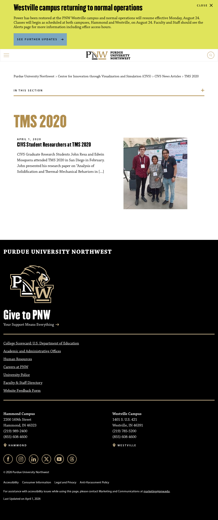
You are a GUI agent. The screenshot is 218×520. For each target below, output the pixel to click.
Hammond (18, 445)
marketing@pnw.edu (156, 491)
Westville (127, 445)
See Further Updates (37, 39)
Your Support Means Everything (28, 324)
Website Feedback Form (22, 390)
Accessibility (11, 482)
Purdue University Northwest (57, 252)
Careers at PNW (15, 367)
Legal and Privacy (65, 482)
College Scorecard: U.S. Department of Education (41, 343)
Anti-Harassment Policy (94, 482)
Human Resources (17, 359)
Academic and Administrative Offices (32, 351)
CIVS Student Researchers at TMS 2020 (54, 144)
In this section (28, 90)
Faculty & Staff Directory (22, 382)
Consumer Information (36, 482)
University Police (16, 375)
